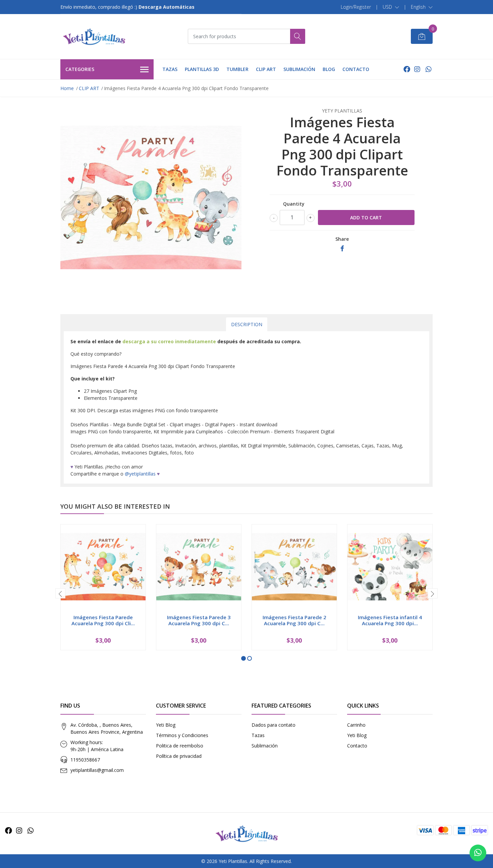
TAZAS (169, 69)
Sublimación (265, 745)
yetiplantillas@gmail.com (97, 770)
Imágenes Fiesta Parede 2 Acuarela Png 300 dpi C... (294, 620)
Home (67, 88)
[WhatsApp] (428, 69)
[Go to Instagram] (417, 69)
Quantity (294, 204)
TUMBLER (237, 69)
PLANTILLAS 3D (202, 69)
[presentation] (60, 593)
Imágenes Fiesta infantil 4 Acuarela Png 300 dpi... (390, 620)
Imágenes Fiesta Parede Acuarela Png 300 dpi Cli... (103, 620)
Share (342, 239)
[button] (391, 7)
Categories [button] (79, 69)
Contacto (357, 745)
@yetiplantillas (140, 474)
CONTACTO (355, 69)
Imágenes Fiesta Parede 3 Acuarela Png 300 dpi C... (199, 620)
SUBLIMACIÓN (299, 69)
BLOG (329, 69)
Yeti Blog (165, 725)
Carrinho (356, 725)
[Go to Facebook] (406, 69)
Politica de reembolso (179, 745)
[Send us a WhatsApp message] (478, 853)
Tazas (258, 735)
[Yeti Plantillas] (93, 36)
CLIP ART (266, 69)
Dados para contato (273, 725)
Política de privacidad (179, 756)
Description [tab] (246, 324)
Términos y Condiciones (182, 735)
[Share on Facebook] (342, 248)
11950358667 (85, 759)
